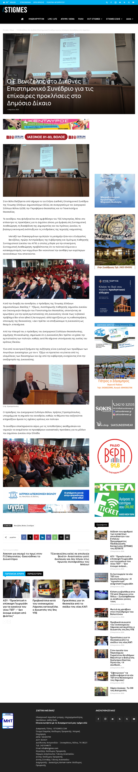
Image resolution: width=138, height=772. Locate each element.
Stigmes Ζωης (113, 19)
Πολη (80, 19)
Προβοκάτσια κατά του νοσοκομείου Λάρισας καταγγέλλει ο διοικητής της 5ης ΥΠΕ (45, 606)
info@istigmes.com (50, 748)
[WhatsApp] (55, 537)
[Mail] (120, 2)
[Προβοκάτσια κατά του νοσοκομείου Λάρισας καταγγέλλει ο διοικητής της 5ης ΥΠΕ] (46, 589)
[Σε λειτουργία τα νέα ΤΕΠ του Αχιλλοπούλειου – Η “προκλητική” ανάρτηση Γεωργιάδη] (101, 577)
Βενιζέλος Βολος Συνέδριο (24, 526)
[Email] (61, 537)
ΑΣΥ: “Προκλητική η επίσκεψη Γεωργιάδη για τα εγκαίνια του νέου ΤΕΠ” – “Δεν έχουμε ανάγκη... (121, 561)
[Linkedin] (42, 537)
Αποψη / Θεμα (67, 19)
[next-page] (9, 621)
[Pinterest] (36, 537)
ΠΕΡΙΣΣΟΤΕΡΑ (34, 573)
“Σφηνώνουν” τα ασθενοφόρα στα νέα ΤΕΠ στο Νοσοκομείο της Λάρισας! (121, 676)
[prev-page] (4, 621)
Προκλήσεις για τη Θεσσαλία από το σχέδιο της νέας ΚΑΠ (74, 603)
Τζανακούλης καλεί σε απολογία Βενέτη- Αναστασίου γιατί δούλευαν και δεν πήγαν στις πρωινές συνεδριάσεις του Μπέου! (69, 559)
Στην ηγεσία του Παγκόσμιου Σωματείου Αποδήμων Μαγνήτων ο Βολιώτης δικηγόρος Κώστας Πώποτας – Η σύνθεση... (122, 657)
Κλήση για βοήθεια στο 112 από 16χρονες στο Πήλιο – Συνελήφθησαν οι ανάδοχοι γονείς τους (122, 596)
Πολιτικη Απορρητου (56, 2)
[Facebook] (111, 2)
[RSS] (124, 2)
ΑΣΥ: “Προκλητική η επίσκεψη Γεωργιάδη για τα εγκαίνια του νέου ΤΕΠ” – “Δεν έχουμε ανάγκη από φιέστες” (15, 608)
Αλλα (128, 19)
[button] (107, 2)
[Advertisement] (115, 151)
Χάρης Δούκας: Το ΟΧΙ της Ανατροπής (121, 689)
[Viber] (48, 537)
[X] (129, 2)
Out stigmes (93, 19)
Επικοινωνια (25, 2)
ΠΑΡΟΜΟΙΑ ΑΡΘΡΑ (14, 573)
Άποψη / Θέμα (8, 30)
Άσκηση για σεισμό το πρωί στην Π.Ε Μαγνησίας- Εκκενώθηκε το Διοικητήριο (22, 556)
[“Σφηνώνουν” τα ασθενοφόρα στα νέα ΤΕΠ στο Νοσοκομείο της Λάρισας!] (101, 676)
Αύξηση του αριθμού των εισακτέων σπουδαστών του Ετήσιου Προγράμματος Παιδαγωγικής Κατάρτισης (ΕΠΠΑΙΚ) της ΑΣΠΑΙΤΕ (121, 540)
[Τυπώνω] (67, 537)
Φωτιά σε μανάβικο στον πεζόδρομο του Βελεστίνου (122, 612)
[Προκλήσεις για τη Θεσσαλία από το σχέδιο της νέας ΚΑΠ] (75, 589)
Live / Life (52, 19)
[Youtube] (133, 2)
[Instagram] (115, 2)
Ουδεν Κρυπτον (36, 19)
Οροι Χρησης (38, 2)
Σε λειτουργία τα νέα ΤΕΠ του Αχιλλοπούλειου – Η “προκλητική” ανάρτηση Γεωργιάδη (121, 579)
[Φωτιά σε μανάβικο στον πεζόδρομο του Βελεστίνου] (101, 612)
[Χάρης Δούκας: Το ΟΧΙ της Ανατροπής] (101, 691)
